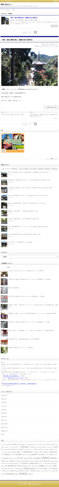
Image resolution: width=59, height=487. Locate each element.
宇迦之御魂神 (40, 454)
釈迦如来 (38, 470)
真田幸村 (3, 466)
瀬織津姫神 (49, 463)
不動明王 (14, 444)
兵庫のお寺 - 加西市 (19, 19)
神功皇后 (19, 466)
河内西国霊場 (24, 463)
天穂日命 (24, 454)
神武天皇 (25, 466)
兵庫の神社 (4, 416)
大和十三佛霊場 (34, 449)
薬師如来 (33, 468)
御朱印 (31, 114)
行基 (37, 468)
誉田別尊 (12, 471)
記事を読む (54, 26)
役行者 (30, 458)
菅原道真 (26, 468)
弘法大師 (20, 458)
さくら (56, 118)
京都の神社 (4, 409)
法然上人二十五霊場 (42, 463)
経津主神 (47, 466)
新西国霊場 (36, 461)
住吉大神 (6, 447)
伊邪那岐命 (53, 444)
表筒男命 (41, 468)
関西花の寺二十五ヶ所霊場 (50, 470)
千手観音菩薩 (32, 447)
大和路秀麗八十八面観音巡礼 (43, 449)
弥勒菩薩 (26, 458)
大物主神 (14, 452)
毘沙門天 (4, 463)
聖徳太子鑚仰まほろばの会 (10, 468)
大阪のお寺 (4, 399)
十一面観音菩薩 (23, 447)
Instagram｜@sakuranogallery (10, 383)
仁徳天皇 (36, 444)
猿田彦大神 (54, 463)
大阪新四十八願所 (38, 452)
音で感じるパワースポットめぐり (16, 377)
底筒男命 (11, 458)
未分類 (2, 434)
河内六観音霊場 (10, 463)
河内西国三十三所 (17, 463)
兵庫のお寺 (4, 420)
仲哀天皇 (48, 444)
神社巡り (30, 466)
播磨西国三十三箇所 (44, 114)
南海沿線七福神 (38, 447)
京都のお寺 (4, 413)
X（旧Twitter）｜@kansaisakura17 (28, 383)
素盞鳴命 (42, 466)
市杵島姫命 (6, 458)
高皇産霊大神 (30, 474)
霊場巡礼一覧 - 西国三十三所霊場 (31, 19)
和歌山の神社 (4, 423)
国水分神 (52, 447)
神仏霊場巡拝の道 (53, 114)
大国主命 (51, 449)
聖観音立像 (32, 116)
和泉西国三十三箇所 (46, 447)
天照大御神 (18, 454)
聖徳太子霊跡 (19, 468)
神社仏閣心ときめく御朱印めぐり (11, 376)
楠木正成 (46, 461)
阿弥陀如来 (10, 474)
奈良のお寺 (4, 406)
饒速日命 (17, 474)
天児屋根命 (6, 454)
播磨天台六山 (36, 114)
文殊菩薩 (22, 461)
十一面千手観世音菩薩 (13, 447)
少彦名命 (51, 454)
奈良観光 (28, 454)
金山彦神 (42, 470)
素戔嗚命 (36, 466)
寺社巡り (46, 454)
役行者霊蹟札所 (37, 458)
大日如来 (9, 452)
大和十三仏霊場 (27, 449)
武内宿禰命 (52, 461)
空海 (33, 466)
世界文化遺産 (21, 444)
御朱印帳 (53, 458)
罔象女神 (51, 466)
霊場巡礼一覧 (4, 431)
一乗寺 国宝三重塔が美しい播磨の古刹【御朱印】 (24, 17)
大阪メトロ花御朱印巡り (24, 452)
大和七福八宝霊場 (6, 449)
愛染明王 (7, 461)
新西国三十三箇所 (29, 461)
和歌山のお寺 (4, 427)
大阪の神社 (4, 395)
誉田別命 (7, 470)
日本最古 (41, 461)
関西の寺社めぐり (6, 4)
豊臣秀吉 (22, 470)
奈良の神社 (4, 402)
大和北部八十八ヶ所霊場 (16, 449)
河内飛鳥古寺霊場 (33, 463)
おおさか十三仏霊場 (6, 444)
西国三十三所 (38, 116)
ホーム (24, 32)
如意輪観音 (33, 454)
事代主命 (26, 444)
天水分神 (12, 454)
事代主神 (31, 444)
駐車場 (23, 474)
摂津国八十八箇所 (15, 461)
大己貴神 (5, 452)
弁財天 (14, 458)
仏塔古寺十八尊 (42, 444)
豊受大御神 (17, 470)
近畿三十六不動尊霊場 (30, 470)
